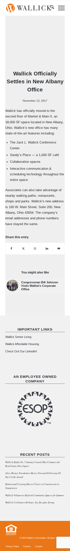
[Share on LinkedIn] (47, 248)
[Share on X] (23, 248)
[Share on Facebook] (11, 248)
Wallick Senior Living (18, 336)
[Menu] (59, 8)
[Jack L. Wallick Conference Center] (35, 45)
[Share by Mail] (59, 248)
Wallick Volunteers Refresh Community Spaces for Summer (34, 495)
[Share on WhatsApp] (35, 248)
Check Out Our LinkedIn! (21, 351)
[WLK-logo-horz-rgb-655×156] (29, 8)
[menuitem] (50, 8)
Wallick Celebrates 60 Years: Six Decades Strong (29, 502)
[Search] (50, 8)
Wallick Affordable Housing (22, 344)
